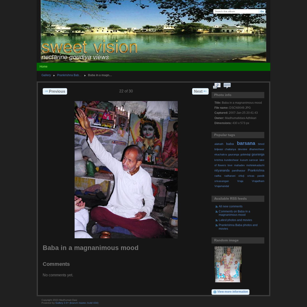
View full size (217, 86)
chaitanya (230, 149)
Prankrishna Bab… (69, 75)
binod (261, 143)
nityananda (222, 170)
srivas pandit (255, 175)
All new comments (230, 206)
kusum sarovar (249, 160)
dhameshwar (256, 149)
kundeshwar (231, 160)
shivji (241, 175)
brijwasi (218, 149)
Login (262, 3)
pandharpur (238, 170)
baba (230, 144)
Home (43, 66)
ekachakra (220, 154)
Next (198, 91)
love (230, 165)
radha (217, 175)
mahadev (239, 165)
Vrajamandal (221, 186)
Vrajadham (258, 181)
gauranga (233, 154)
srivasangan (221, 181)
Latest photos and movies (235, 220)
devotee (242, 149)
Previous (57, 91)
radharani (229, 175)
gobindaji (245, 154)
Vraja (240, 181)
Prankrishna (256, 170)
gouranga (258, 154)
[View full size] (126, 169)
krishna (218, 160)
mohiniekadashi (255, 165)
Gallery (46, 75)
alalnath (218, 143)
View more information (232, 291)
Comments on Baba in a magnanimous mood (234, 213)
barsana (246, 143)
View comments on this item (227, 86)
